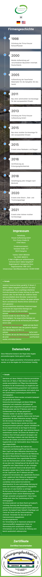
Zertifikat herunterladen (21, 546)
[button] (21, 17)
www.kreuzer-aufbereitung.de (18, 313)
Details (7, 281)
